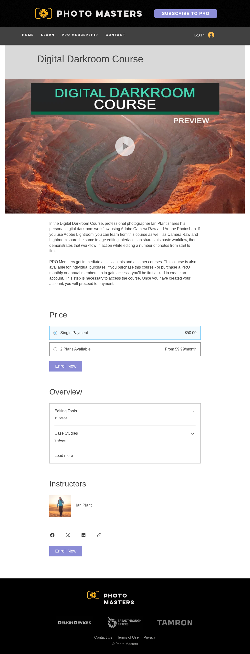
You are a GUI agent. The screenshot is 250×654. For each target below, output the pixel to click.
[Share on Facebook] (52, 535)
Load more (63, 455)
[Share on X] (68, 535)
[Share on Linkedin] (83, 535)
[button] (47, 35)
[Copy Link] (99, 535)
